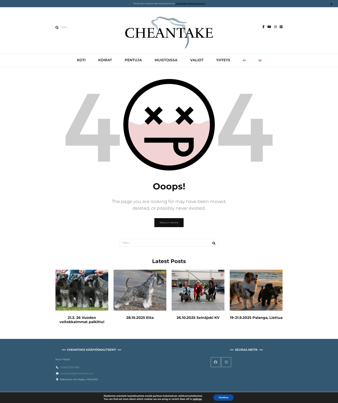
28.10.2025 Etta (140, 317)
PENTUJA (133, 60)
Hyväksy (223, 397)
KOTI (81, 60)
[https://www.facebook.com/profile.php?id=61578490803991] (216, 362)
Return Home (169, 222)
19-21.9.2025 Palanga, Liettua (256, 317)
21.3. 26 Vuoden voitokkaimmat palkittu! (82, 319)
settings (197, 399)
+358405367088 (69, 367)
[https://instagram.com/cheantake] (226, 362)
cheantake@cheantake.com (77, 373)
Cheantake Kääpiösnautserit (190, 3)
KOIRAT (105, 60)
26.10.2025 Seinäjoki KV (198, 317)
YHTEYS (223, 60)
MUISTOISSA (166, 60)
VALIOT (197, 60)
